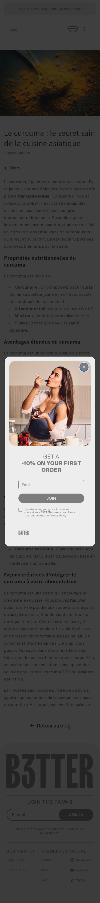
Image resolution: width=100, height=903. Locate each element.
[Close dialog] (84, 367)
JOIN (51, 498)
